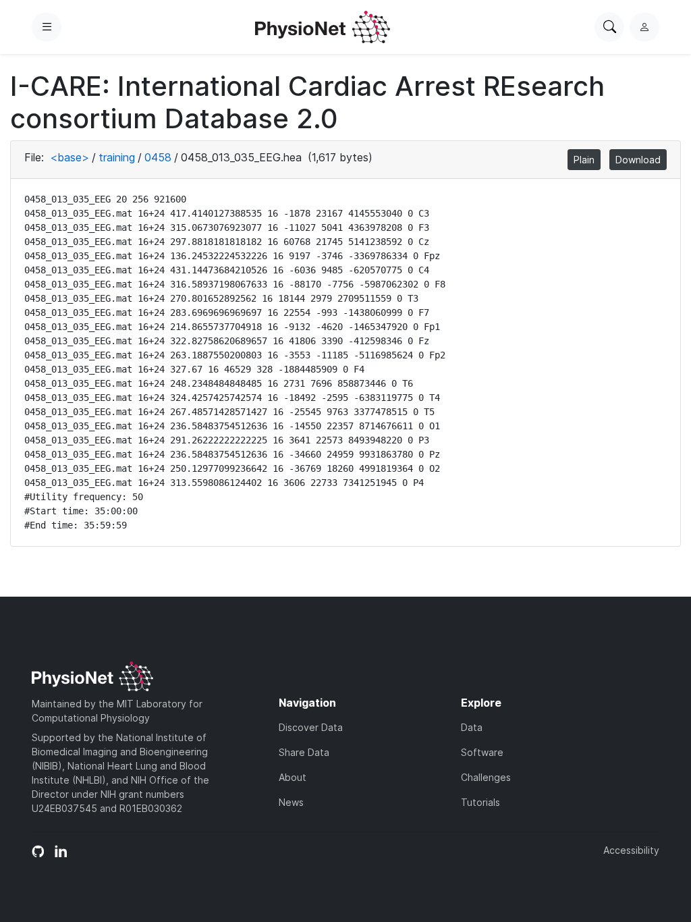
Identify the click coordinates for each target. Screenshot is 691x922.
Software (482, 752)
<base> (69, 157)
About (292, 777)
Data (471, 727)
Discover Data (311, 727)
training (117, 157)
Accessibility (631, 850)
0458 (157, 157)
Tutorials (480, 802)
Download (638, 159)
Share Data (304, 752)
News (291, 802)
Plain (584, 159)
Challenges (486, 777)
